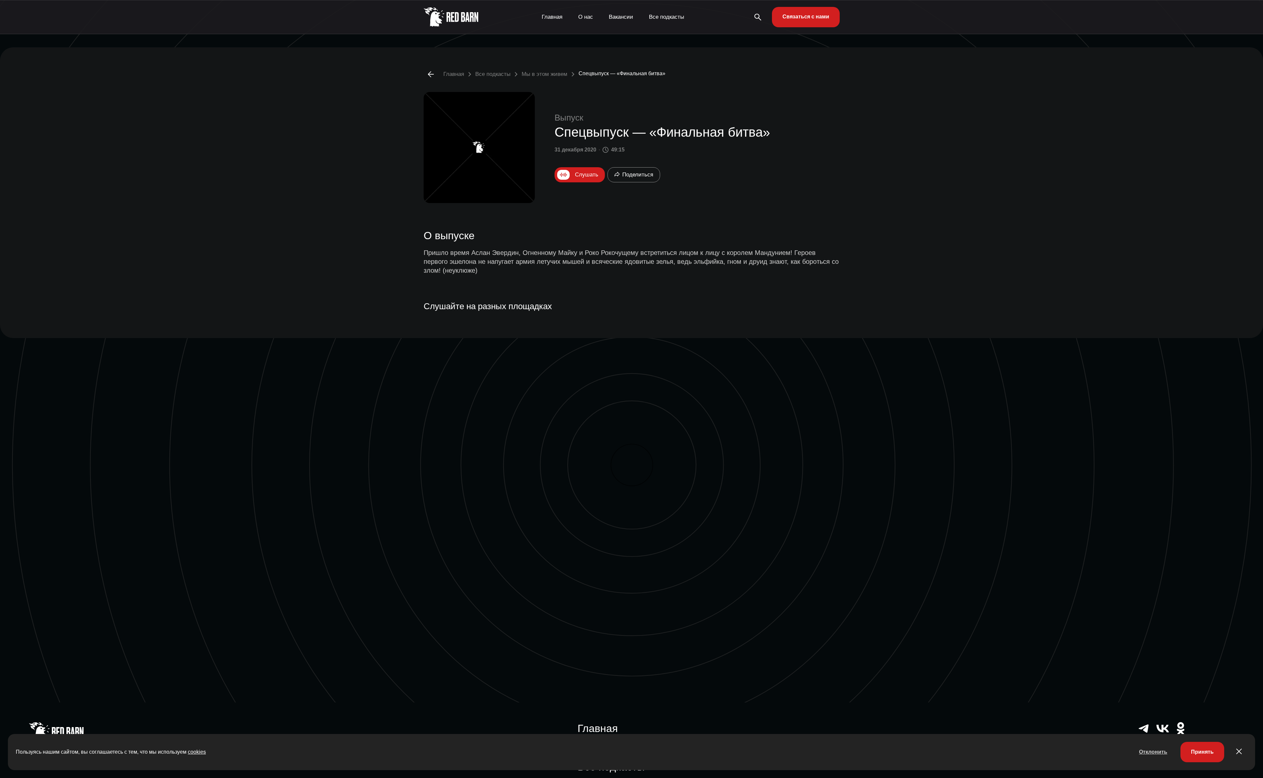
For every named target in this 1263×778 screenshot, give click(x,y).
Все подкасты (666, 17)
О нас (585, 17)
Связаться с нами (805, 16)
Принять (1202, 752)
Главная (552, 17)
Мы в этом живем (544, 74)
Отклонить (1153, 752)
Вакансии (621, 17)
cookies (197, 752)
